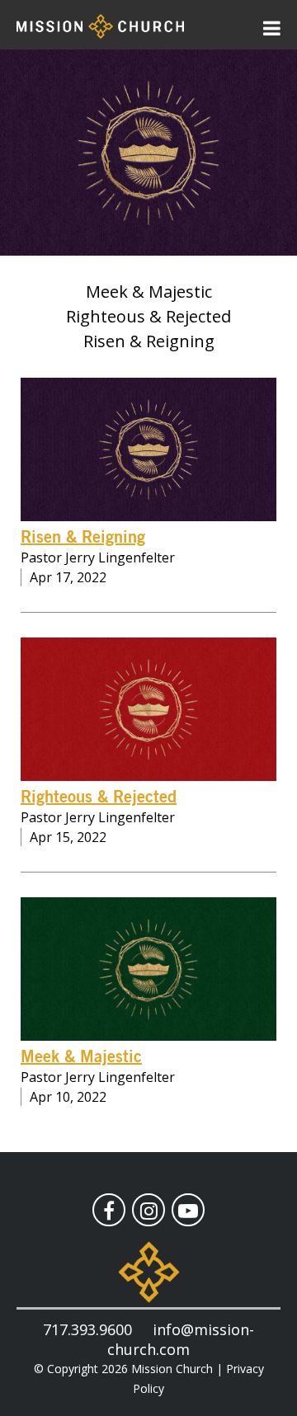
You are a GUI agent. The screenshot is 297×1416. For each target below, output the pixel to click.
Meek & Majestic (81, 1057)
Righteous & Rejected (99, 797)
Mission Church (172, 1368)
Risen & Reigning (83, 537)
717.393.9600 (87, 1329)
